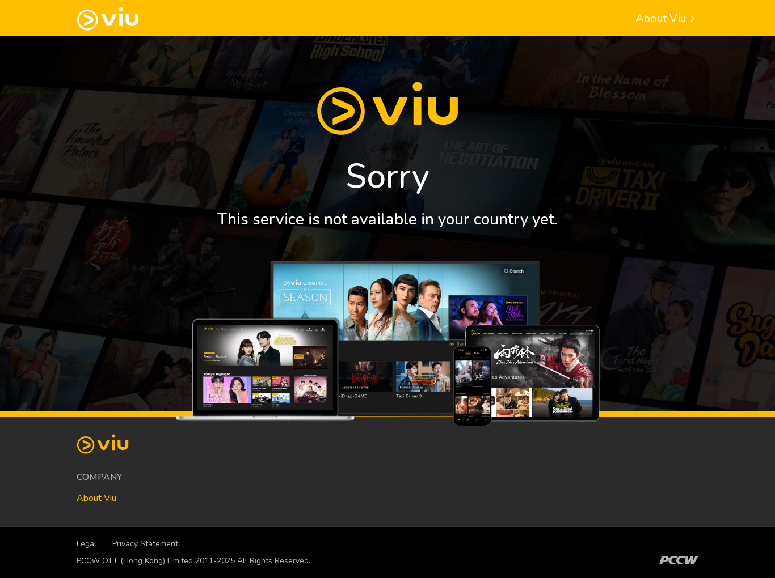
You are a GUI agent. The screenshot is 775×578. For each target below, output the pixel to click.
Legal (86, 543)
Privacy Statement (145, 543)
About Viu (662, 18)
